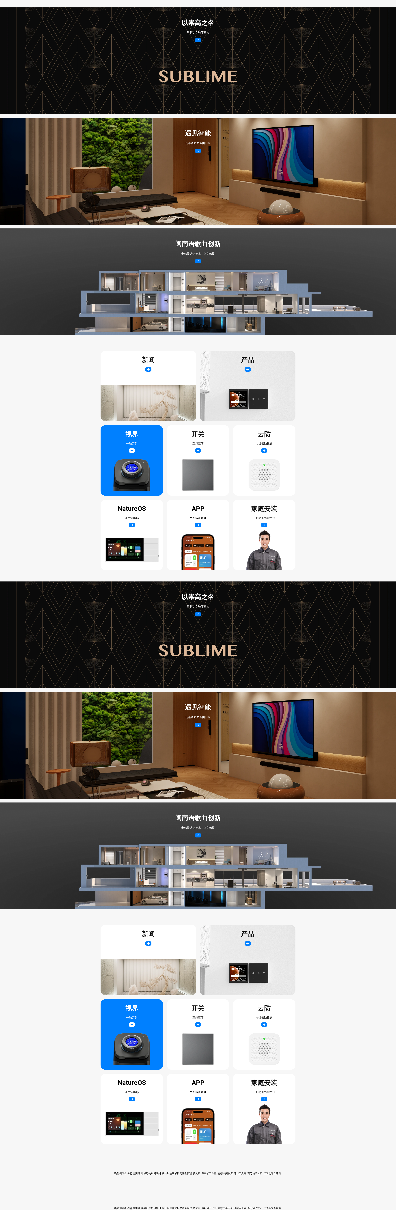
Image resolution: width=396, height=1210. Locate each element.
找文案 (196, 1208)
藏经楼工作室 (209, 1208)
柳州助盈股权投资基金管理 (177, 1208)
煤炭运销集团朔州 (151, 1208)
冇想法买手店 (225, 1208)
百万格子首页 (255, 1208)
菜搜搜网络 (120, 1208)
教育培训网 (133, 1208)
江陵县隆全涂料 (272, 1208)
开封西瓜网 (240, 1208)
